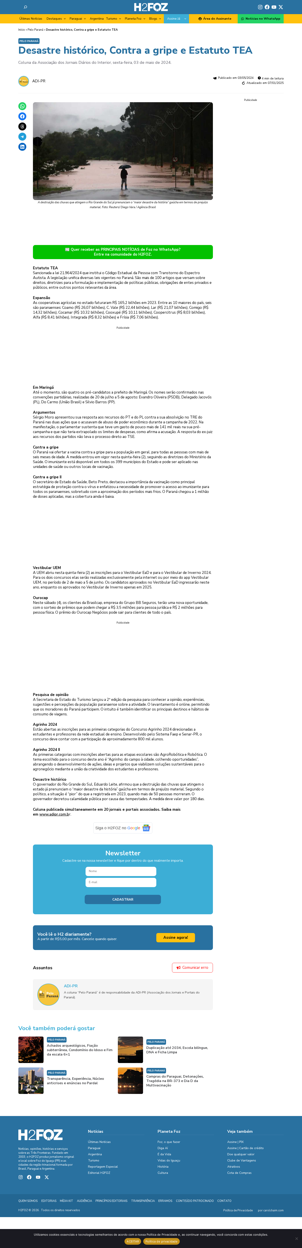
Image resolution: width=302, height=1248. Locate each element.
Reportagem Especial (103, 1167)
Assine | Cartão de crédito (245, 1148)
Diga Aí (163, 1148)
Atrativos (233, 1167)
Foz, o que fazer (169, 1142)
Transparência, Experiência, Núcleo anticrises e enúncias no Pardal (75, 1081)
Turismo (111, 19)
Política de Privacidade (238, 1210)
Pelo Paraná (35, 30)
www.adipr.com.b (54, 814)
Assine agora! (175, 937)
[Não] (296, 1238)
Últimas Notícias (30, 19)
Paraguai (76, 19)
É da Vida (164, 1154)
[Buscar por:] (25, 7)
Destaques (54, 19)
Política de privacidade (161, 1241)
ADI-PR (38, 81)
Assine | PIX (235, 1142)
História (163, 1167)
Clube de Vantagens (241, 1160)
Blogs (153, 19)
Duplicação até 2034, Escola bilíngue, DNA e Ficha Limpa (177, 1050)
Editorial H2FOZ (99, 1173)
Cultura (163, 1173)
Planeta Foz (133, 19)
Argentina (97, 19)
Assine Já (173, 19)
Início (21, 30)
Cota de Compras (239, 1173)
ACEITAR (133, 1241)
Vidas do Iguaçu (169, 1160)
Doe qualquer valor (240, 1154)
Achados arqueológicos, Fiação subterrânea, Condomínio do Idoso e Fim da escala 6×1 (80, 1050)
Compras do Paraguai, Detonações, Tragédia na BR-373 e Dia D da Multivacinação (175, 1081)
